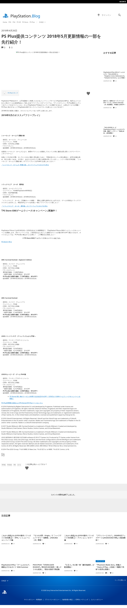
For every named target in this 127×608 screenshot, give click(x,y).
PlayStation (25, 16)
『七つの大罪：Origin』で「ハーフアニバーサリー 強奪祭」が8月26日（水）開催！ (47, 537)
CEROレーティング (81, 600)
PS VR (19, 22)
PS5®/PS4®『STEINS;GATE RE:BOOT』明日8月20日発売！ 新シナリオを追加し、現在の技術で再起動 (47, 567)
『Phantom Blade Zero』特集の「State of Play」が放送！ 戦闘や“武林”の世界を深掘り (110, 567)
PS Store (25, 22)
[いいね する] (114, 81)
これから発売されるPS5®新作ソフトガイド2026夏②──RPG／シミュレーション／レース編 (16, 537)
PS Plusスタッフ (13, 93)
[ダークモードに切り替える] (98, 15)
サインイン (106, 15)
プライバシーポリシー (52, 600)
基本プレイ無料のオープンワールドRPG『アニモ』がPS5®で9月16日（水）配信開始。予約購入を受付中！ (114, 102)
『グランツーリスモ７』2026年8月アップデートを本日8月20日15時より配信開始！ (110, 537)
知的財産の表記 (67, 600)
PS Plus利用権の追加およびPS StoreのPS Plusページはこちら (22, 403)
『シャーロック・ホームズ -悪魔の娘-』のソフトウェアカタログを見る (25, 165)
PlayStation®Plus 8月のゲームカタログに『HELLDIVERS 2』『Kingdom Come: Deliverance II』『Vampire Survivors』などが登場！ (114, 75)
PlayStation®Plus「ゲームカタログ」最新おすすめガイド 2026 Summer (16, 566)
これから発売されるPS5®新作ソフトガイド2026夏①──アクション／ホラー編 (79, 537)
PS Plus (32, 22)
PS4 (14, 22)
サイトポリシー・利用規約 (33, 600)
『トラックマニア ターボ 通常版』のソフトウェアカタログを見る (24, 206)
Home (5, 22)
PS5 (10, 22)
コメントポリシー (97, 600)
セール (19, 465)
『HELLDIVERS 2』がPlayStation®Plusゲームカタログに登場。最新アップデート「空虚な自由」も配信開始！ (114, 130)
